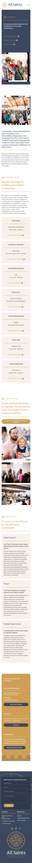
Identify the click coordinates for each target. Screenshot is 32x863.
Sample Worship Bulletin (23, 818)
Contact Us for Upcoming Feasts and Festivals (16, 421)
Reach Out (16, 725)
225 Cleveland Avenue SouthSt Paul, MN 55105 (7, 817)
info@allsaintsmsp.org (9, 211)
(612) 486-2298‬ (6, 823)
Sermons (19, 815)
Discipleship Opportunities (14, 747)
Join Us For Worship (16, 704)
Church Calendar (21, 820)
